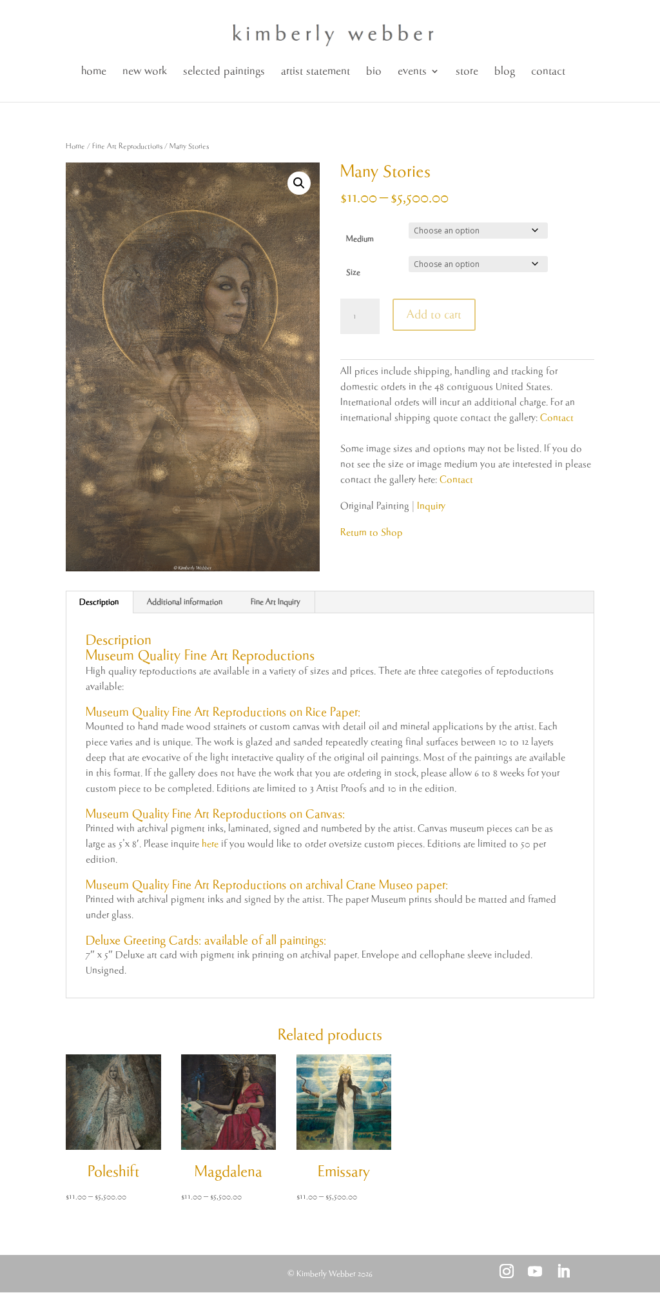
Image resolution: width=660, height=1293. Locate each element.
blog (504, 71)
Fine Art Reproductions (127, 146)
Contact (557, 417)
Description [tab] (99, 602)
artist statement (315, 71)
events (412, 71)
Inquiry (431, 505)
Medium (360, 239)
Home (75, 146)
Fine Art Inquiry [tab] (275, 602)
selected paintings (224, 71)
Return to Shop (371, 532)
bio (374, 71)
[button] (299, 183)
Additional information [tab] (184, 602)
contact (548, 71)
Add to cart (434, 314)
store (467, 71)
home (93, 71)
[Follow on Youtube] (535, 1271)
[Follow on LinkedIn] (563, 1271)
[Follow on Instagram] (506, 1271)
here (210, 843)
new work (144, 71)
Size (353, 272)
